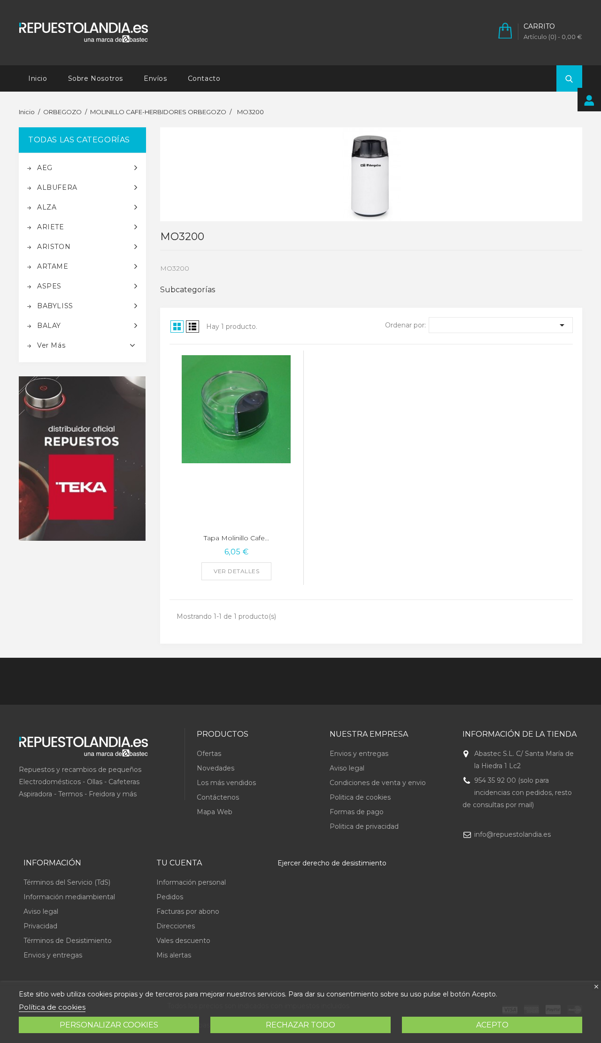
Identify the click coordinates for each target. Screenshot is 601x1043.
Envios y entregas (359, 753)
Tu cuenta (179, 862)
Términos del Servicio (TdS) (66, 882)
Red (177, 326)
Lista (192, 326)
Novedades (215, 768)
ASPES (49, 286)
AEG (45, 167)
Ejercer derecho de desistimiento (331, 863)
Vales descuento (183, 940)
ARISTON (53, 246)
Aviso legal (347, 768)
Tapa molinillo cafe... (236, 538)
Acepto (492, 1024)
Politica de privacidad (364, 826)
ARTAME (53, 266)
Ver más (51, 345)
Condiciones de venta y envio (378, 782)
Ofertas (209, 753)
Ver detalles (236, 571)
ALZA (46, 207)
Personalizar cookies (109, 1024)
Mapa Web (214, 812)
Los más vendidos (226, 782)
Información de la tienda (519, 734)
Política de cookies (52, 1007)
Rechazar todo (300, 1024)
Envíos (155, 78)
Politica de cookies (360, 797)
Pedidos (169, 897)
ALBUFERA (57, 187)
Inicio (37, 78)
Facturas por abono (187, 911)
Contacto (204, 78)
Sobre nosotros (95, 78)
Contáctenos (218, 797)
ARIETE (50, 227)
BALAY (49, 325)
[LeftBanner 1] (82, 458)
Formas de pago (357, 812)
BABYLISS (55, 306)
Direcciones (175, 926)
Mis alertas (173, 955)
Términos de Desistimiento (67, 940)
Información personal (191, 882)
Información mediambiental (69, 897)
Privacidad (40, 926)
